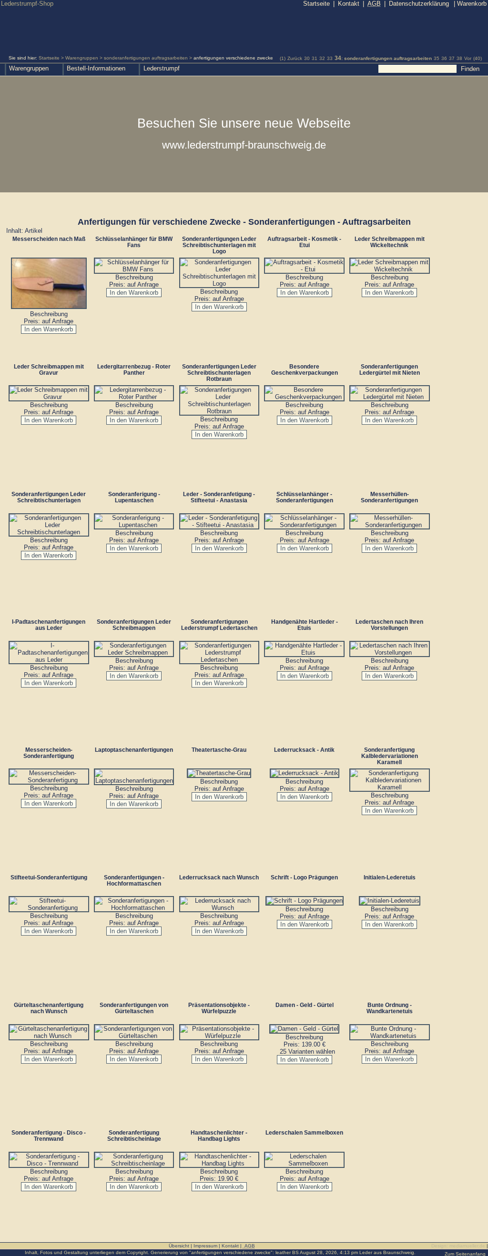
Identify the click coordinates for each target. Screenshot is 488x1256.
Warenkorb (470, 3)
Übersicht (179, 1245)
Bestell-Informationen (96, 68)
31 (314, 58)
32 (322, 58)
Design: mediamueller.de (458, 1245)
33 (330, 58)
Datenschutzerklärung (419, 3)
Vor (467, 58)
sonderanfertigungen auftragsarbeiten (146, 57)
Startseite (49, 57)
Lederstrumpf (161, 68)
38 (459, 58)
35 (436, 58)
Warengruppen (81, 57)
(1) (282, 58)
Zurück (294, 58)
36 (444, 58)
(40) (477, 58)
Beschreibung (49, 314)
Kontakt (348, 3)
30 (307, 58)
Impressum (205, 1245)
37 (452, 58)
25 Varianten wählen (307, 1051)
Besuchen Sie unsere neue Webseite (244, 133)
